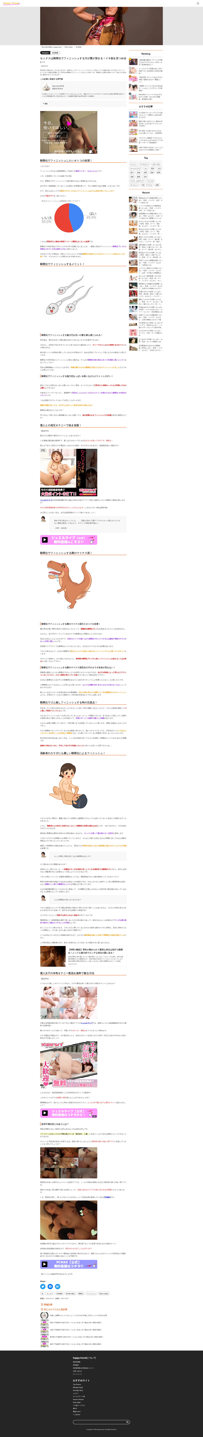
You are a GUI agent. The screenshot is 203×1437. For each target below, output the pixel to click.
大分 (159, 168)
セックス (50, 1293)
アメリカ (150, 181)
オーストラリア (135, 168)
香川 (131, 172)
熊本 (152, 168)
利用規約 (76, 1365)
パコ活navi (76, 1414)
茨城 (151, 172)
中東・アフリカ (147, 185)
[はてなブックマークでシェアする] (57, 1286)
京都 (131, 177)
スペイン (133, 164)
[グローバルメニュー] (197, 3)
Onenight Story (78, 1390)
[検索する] (127, 1422)
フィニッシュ (91, 1293)
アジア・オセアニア (137, 181)
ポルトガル (156, 164)
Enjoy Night (77, 1402)
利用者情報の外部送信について (83, 1368)
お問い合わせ (77, 1371)
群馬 (158, 172)
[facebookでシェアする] (50, 1286)
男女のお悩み (103, 1293)
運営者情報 (76, 1362)
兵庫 (145, 172)
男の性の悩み (70, 1293)
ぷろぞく (76, 1393)
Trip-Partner (77, 1384)
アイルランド (144, 164)
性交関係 (59, 1293)
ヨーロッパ (134, 185)
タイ (146, 168)
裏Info (75, 1408)
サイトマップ (77, 1374)
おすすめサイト (81, 1380)
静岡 (138, 177)
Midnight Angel (78, 1387)
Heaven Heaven (78, 1399)
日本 (145, 177)
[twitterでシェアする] (42, 1286)
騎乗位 (81, 1293)
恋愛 (157, 185)
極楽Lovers (76, 1411)
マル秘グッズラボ (79, 1405)
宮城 (138, 172)
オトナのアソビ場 (79, 1396)
